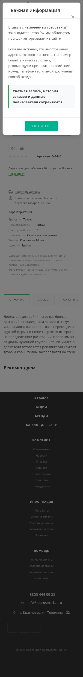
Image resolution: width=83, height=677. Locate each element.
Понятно (41, 126)
